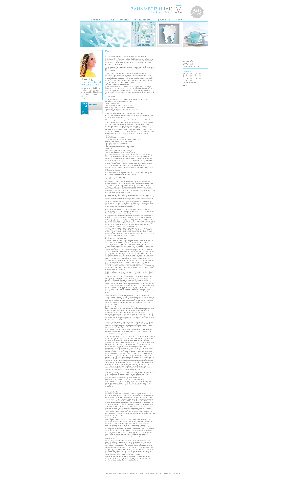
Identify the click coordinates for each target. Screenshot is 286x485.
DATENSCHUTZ (178, 473)
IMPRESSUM (167, 473)
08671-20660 (190, 65)
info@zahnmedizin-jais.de (191, 66)
